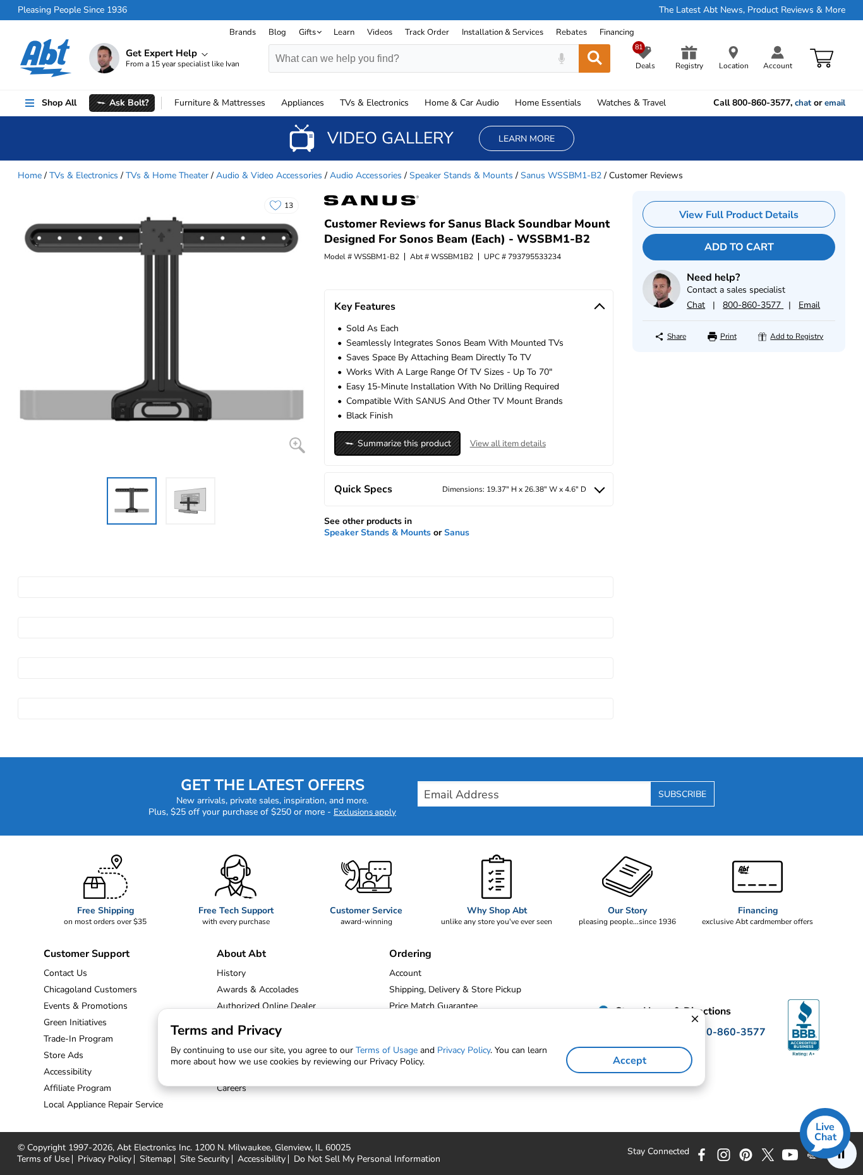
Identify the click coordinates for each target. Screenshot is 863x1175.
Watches (631, 103)
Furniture (219, 103)
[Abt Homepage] (46, 58)
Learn (344, 32)
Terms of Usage (387, 1050)
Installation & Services (502, 32)
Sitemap (156, 1159)
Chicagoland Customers (90, 989)
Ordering (410, 954)
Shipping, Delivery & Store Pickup (455, 989)
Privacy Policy (104, 1159)
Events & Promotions (86, 1006)
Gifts (307, 32)
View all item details (508, 443)
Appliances (302, 103)
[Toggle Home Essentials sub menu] (587, 103)
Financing (617, 32)
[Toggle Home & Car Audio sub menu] (505, 103)
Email (809, 305)
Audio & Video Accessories (269, 175)
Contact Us (65, 973)
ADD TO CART (739, 247)
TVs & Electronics (83, 175)
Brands (242, 32)
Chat (696, 305)
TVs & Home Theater (167, 175)
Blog (277, 32)
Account (405, 973)
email (834, 103)
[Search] (594, 58)
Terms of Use (43, 1159)
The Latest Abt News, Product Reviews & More (752, 10)
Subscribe (682, 794)
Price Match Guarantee (433, 1006)
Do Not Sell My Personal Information (367, 1159)
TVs (374, 103)
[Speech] (561, 58)
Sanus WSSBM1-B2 (561, 175)
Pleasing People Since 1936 (72, 10)
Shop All (59, 103)
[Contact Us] (661, 305)
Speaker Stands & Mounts (461, 175)
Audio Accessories (366, 175)
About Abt (241, 954)
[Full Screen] (297, 445)
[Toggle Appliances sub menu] (330, 103)
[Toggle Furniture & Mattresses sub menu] (271, 103)
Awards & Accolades (258, 989)
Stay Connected (658, 1151)
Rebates (571, 32)
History (231, 973)
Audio (462, 103)
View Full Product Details (739, 215)
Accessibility (262, 1159)
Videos (379, 32)
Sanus (456, 533)
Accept (629, 1061)
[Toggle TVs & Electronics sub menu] (414, 103)
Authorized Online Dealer (266, 1006)
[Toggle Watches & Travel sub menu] (671, 103)
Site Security (204, 1159)
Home (548, 103)
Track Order (427, 32)
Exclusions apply (365, 812)
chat (803, 103)
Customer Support (87, 954)
